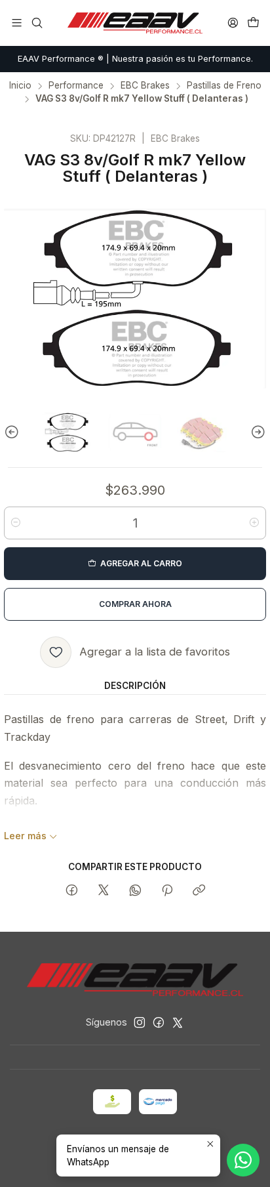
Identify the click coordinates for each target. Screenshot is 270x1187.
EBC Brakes (145, 86)
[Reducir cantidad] (16, 523)
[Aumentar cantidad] (254, 523)
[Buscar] (36, 22)
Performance (76, 86)
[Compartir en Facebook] (72, 891)
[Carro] (253, 22)
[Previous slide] (14, 432)
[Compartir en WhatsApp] (135, 891)
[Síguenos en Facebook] (158, 1022)
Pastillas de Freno (224, 86)
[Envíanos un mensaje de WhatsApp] (243, 1160)
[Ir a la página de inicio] (135, 23)
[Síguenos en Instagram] (139, 1022)
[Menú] (17, 22)
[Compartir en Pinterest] (167, 891)
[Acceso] (233, 22)
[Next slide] (256, 432)
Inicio (20, 86)
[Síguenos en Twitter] (177, 1022)
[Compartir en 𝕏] (103, 891)
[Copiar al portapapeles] (199, 891)
